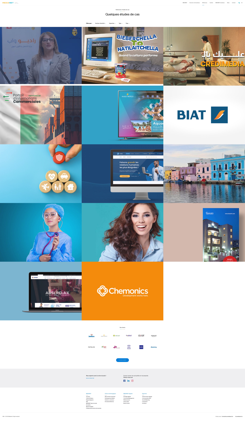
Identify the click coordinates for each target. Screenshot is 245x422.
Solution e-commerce (109, 399)
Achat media (126, 401)
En (241, 2)
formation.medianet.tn (227, 416)
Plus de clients (122, 360)
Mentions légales (89, 406)
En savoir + (9, 79)
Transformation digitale (147, 396)
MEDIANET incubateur (220, 2)
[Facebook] (124, 381)
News (228, 2)
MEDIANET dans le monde (91, 403)
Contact (233, 2)
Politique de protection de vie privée (93, 408)
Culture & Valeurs (89, 398)
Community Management (128, 398)
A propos (88, 396)
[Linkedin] (128, 381)
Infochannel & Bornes (109, 401)
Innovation (88, 404)
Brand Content (126, 403)
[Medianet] (10, 2)
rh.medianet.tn (238, 416)
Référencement (126, 399)
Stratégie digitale (127, 396)
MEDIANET (185, 2)
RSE (87, 401)
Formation (144, 403)
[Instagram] (132, 381)
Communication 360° (146, 398)
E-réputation (145, 401)
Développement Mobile (110, 398)
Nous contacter (90, 378)
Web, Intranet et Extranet (110, 396)
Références (204, 2)
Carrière (211, 2)
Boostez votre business (195, 2)
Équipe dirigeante (89, 399)
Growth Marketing (146, 399)
